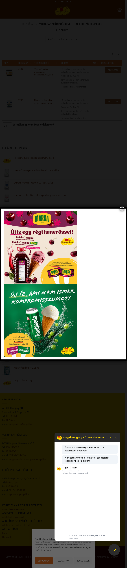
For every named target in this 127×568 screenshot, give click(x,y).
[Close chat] (114, 550)
